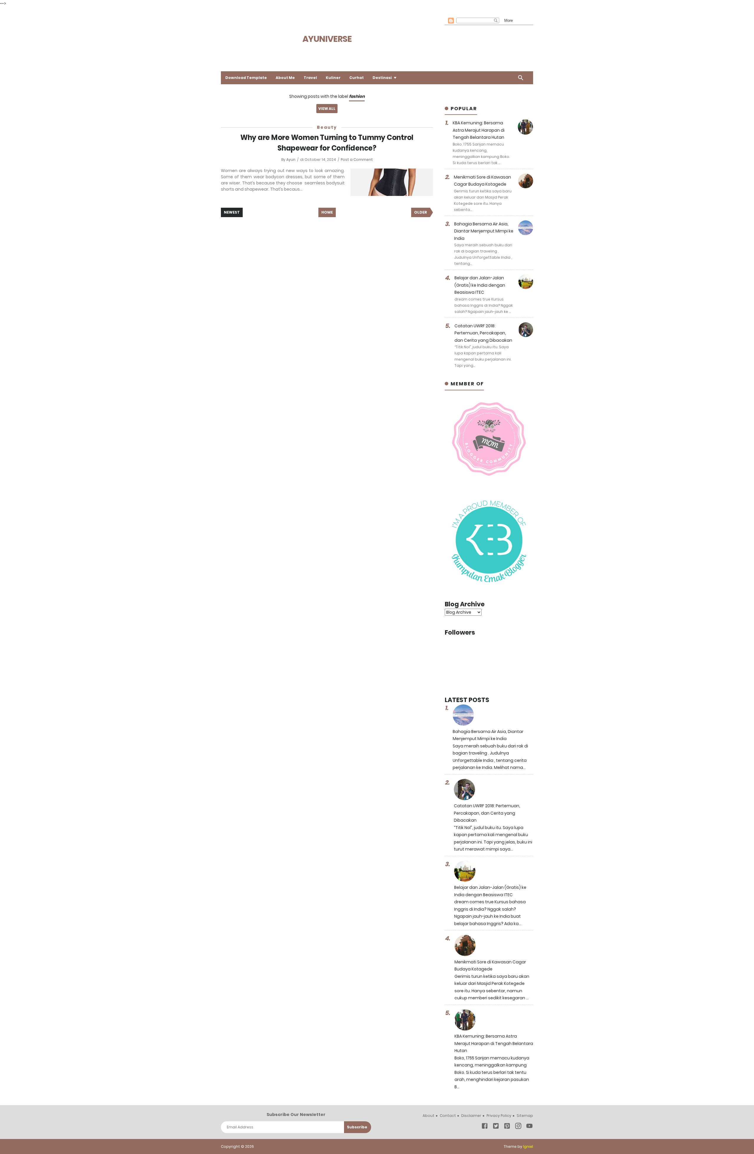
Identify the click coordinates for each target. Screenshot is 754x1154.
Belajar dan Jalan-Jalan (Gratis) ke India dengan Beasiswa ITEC (479, 285)
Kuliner (333, 77)
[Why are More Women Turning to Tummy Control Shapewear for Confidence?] (391, 182)
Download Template (246, 77)
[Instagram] (518, 1127)
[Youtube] (529, 1127)
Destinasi (382, 77)
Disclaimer (471, 1115)
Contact (448, 1115)
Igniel (528, 1146)
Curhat (356, 77)
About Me (285, 77)
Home (327, 212)
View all (326, 108)
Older (420, 212)
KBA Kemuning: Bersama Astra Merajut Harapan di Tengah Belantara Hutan (479, 130)
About (428, 1115)
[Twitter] (496, 1127)
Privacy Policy (499, 1115)
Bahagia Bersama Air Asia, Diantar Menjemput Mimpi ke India (483, 231)
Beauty (327, 127)
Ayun (291, 159)
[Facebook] (484, 1127)
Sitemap (525, 1115)
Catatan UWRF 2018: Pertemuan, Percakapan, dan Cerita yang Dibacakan (483, 333)
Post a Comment (357, 159)
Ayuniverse (327, 39)
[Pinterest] (507, 1127)
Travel (310, 77)
